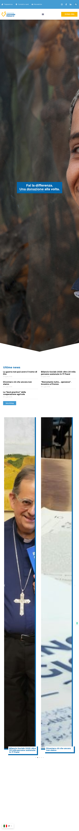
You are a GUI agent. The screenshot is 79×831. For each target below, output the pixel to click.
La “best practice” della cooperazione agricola (14, 393)
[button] (75, 4)
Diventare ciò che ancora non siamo (17, 383)
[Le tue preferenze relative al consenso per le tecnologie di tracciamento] (77, 623)
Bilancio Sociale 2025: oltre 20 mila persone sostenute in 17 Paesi (58, 373)
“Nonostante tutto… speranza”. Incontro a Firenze (56, 383)
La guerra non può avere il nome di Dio (20, 373)
